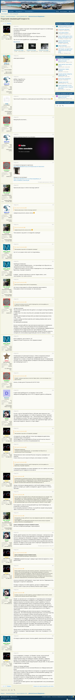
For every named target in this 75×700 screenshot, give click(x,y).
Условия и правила (46, 696)
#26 (53, 549)
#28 (53, 589)
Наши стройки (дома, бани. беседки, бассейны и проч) (65, 36)
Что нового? (19, 11)
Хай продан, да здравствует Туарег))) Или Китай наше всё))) (65, 50)
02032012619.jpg (18, 50)
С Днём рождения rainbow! (65, 26)
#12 (53, 261)
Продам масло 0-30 (63, 82)
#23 (53, 491)
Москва (10, 89)
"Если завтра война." (63, 32)
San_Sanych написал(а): (20, 207)
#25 (53, 532)
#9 (53, 204)
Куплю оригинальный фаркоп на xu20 (64, 60)
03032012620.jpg (31, 50)
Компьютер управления (64, 78)
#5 (53, 117)
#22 (53, 473)
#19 (53, 411)
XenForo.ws (16, 699)
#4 (53, 96)
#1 (53, 26)
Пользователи (29, 11)
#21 (53, 444)
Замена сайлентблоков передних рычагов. (64, 41)
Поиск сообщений (14, 13)
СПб (11, 129)
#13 (53, 279)
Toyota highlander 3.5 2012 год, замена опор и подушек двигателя (65, 87)
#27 (53, 565)
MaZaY (3, 21)
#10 (53, 224)
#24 (53, 512)
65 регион (9, 257)
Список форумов (4, 13)
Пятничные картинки (63, 29)
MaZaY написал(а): (19, 515)
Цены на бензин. (62, 45)
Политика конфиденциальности (59, 696)
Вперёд (8, 23)
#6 (53, 134)
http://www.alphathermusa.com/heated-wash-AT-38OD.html (29, 166)
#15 (53, 336)
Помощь (70, 696)
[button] (23, 11)
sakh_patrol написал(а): (20, 282)
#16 (53, 353)
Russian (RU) (14, 696)
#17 (53, 373)
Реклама (11, 11)
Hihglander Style (5, 696)
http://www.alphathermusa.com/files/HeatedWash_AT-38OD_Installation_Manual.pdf (27, 179)
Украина (10, 423)
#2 (53, 55)
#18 (53, 390)
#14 (53, 299)
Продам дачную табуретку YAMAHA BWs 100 (65, 74)
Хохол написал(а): (19, 494)
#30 (53, 653)
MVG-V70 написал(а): (19, 227)
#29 (53, 636)
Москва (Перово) (8, 200)
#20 (53, 428)
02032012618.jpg (43, 50)
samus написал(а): (19, 476)
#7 (53, 162)
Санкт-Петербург (8, 69)
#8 (53, 185)
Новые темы (60, 57)
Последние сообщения (63, 24)
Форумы (4, 11)
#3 (53, 76)
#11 (53, 244)
